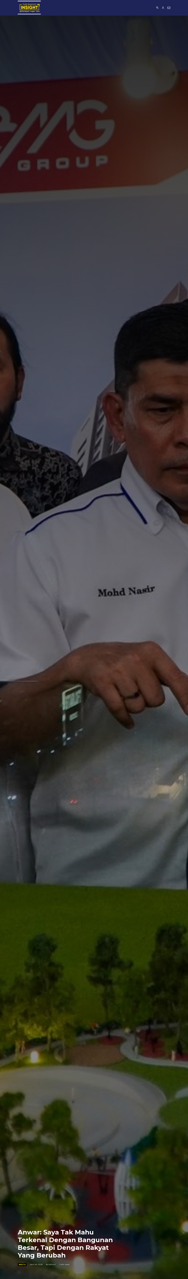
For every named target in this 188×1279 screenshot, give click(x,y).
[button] (157, 8)
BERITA (22, 1265)
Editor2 (52, 1264)
